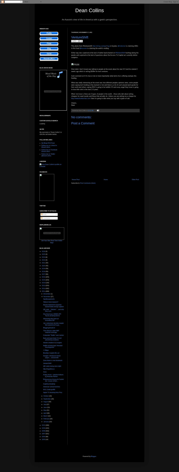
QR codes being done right (52, 366)
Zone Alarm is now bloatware (52, 360)
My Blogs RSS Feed (48, 143)
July (45, 404)
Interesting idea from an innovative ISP (51, 319)
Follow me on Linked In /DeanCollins (49, 146)
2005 (44, 439)
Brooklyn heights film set (51, 353)
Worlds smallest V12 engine (52, 343)
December (47, 294)
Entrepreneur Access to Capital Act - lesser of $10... (53, 380)
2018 (44, 271)
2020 (44, 266)
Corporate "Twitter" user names (53, 335)
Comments (46, 218)
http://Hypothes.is (49, 369)
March (45, 416)
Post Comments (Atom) (87, 183)
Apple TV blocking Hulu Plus (52, 392)
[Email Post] (97, 110)
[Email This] (72, 41)
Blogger (93, 456)
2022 (44, 260)
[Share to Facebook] (79, 41)
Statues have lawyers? (50, 302)
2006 (44, 437)
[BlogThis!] (74, 41)
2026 (44, 251)
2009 (44, 428)
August (45, 402)
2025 (44, 254)
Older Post (135, 179)
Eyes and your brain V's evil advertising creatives (52, 339)
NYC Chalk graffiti (49, 389)
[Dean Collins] (47, 200)
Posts (44, 214)
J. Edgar (46, 350)
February (46, 419)
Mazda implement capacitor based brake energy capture (53, 305)
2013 (44, 285)
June (45, 407)
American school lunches (51, 387)
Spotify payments (49, 299)
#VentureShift (120, 53)
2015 (44, 280)
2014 (44, 283)
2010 (44, 425)
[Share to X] (77, 41)
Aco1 (45, 372)
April (45, 413)
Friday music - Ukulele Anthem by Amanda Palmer (53, 375)
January (46, 422)
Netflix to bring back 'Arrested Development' (52, 346)
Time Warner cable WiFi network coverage (51, 331)
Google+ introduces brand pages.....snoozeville (52, 356)
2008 (44, 431)
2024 (44, 257)
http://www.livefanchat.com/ (81, 98)
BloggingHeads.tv (49, 328)
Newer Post (76, 179)
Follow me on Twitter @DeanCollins (48, 155)
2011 (44, 291)
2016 (44, 277)
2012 (44, 288)
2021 (44, 263)
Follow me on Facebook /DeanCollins (49, 150)
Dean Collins (89, 10)
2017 (44, 274)
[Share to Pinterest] (81, 41)
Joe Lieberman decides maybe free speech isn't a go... (53, 324)
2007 (44, 434)
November (47, 296)
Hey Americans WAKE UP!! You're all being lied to (52, 315)
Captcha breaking (49, 384)
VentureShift (47, 363)
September (47, 399)
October (46, 396)
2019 (44, 268)
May (45, 410)
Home (106, 179)
